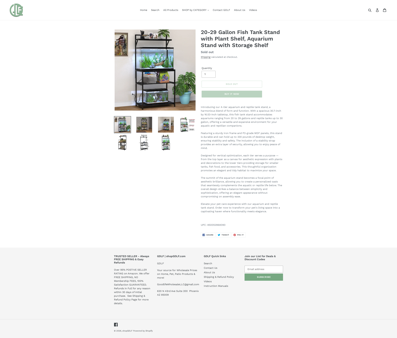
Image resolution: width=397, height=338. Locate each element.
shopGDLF (127, 331)
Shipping (205, 57)
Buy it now (232, 94)
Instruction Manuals (216, 285)
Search (208, 263)
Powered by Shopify (143, 331)
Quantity (207, 68)
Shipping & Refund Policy (219, 276)
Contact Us (210, 267)
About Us (209, 272)
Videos (208, 281)
